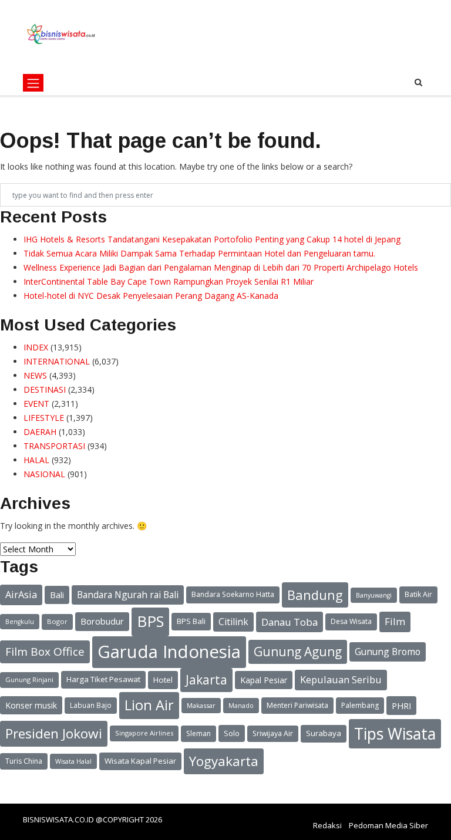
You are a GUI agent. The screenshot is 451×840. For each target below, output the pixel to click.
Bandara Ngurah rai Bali (128, 594)
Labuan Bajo (91, 705)
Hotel (163, 679)
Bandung (315, 594)
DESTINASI (44, 389)
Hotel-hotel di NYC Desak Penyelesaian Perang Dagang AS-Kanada (150, 295)
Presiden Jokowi (53, 733)
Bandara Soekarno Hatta (232, 594)
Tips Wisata (395, 733)
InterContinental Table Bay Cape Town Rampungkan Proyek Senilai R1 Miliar (168, 281)
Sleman (198, 733)
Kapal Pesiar (263, 680)
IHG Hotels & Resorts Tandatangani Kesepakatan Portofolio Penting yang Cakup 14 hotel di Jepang (211, 239)
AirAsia (21, 594)
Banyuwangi (374, 595)
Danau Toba (289, 622)
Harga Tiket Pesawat (103, 679)
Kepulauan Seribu (341, 679)
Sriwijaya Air (273, 733)
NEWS (35, 375)
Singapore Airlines (144, 732)
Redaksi (327, 825)
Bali (57, 595)
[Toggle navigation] (33, 83)
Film (395, 621)
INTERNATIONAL (56, 361)
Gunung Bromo (387, 651)
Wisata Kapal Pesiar (140, 760)
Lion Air (149, 705)
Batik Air (418, 594)
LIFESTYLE (43, 417)
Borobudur (102, 621)
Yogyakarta (223, 761)
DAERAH (39, 431)
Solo (232, 733)
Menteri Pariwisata (297, 705)
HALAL (36, 459)
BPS (150, 621)
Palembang (360, 705)
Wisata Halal (73, 761)
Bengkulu (19, 622)
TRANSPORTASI (54, 445)
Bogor (57, 621)
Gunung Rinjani (29, 679)
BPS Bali (191, 621)
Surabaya (323, 733)
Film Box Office (45, 651)
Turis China (23, 761)
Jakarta (206, 680)
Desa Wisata (351, 621)
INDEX (35, 347)
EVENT (36, 403)
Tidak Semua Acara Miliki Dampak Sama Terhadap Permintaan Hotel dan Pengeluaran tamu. (199, 253)
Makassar (201, 705)
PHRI (401, 705)
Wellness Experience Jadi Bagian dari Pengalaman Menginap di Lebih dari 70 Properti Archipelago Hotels (220, 267)
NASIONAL (44, 474)
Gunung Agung (298, 651)
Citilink (233, 621)
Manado (241, 705)
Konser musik (31, 705)
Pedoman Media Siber (388, 825)
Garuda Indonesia (169, 651)
